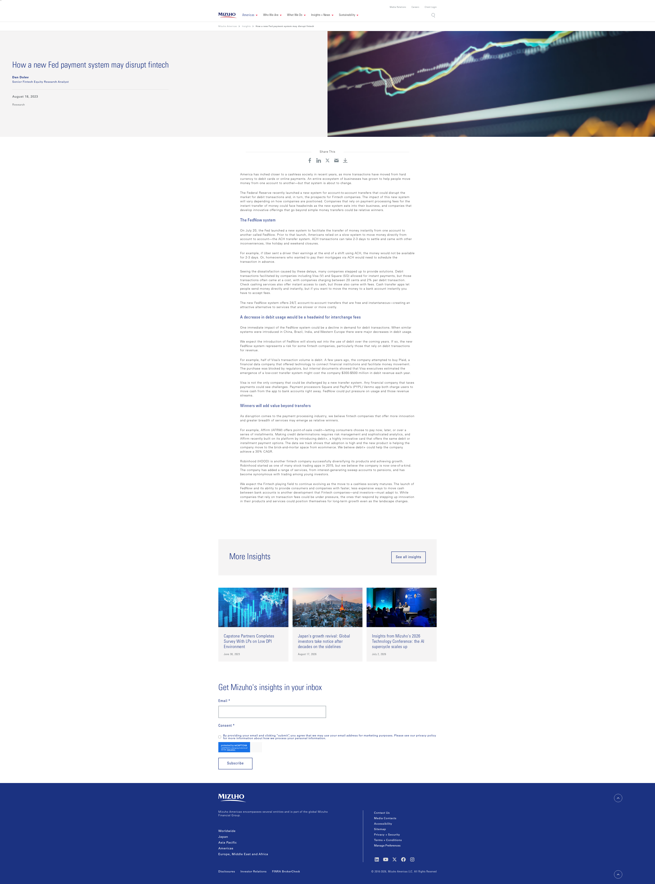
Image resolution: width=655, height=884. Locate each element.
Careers (415, 7)
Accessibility (383, 824)
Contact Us (382, 813)
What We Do (294, 15)
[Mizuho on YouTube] (385, 859)
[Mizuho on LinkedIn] (377, 859)
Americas (225, 848)
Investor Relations (254, 871)
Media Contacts (385, 818)
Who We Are (271, 15)
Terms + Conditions (388, 840)
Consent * (226, 726)
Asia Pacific (227, 842)
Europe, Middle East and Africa (243, 854)
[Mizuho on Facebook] (403, 859)
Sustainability (347, 15)
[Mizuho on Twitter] (394, 859)
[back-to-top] (618, 874)
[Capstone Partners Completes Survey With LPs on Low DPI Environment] (253, 625)
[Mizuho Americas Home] (227, 15)
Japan (223, 837)
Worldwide (227, 831)
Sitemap (380, 829)
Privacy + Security (387, 835)
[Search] (433, 15)
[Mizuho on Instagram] (412, 859)
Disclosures (226, 871)
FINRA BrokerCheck (286, 871)
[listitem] (246, 26)
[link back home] (232, 798)
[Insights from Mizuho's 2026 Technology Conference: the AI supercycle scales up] (402, 625)
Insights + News (320, 15)
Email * (224, 701)
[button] (249, 15)
